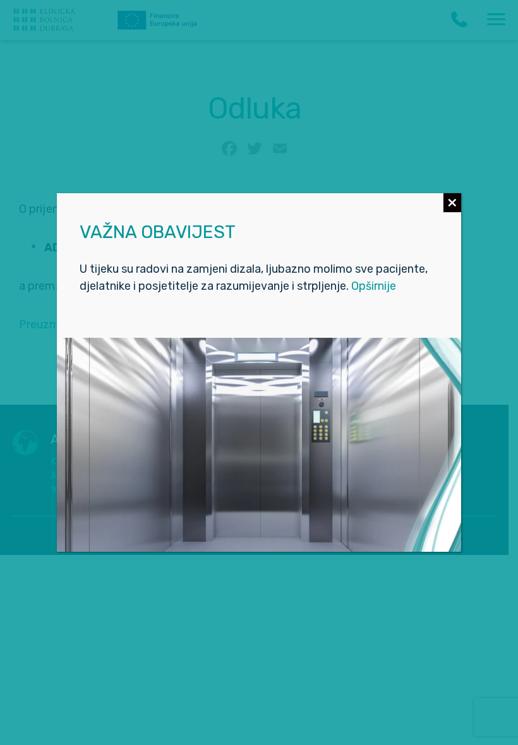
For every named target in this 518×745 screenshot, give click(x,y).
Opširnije (373, 286)
